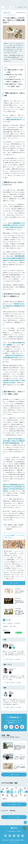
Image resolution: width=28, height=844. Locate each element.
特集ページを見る (14, 583)
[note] (22, 727)
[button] (1, 792)
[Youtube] (17, 727)
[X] (6, 727)
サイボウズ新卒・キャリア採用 (14, 831)
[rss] (22, 835)
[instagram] (11, 727)
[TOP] (25, 828)
